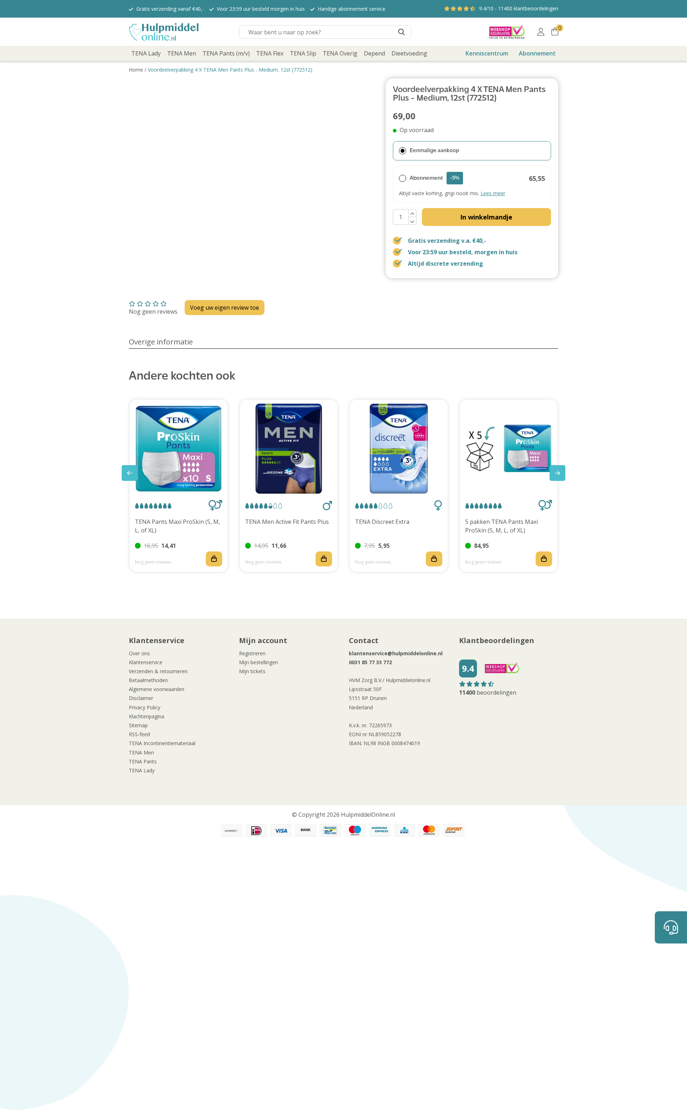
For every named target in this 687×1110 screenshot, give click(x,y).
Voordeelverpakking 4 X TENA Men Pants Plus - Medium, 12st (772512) (230, 69)
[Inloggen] (540, 32)
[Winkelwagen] (554, 32)
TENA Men (141, 752)
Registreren (252, 653)
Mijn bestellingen (258, 662)
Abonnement (537, 53)
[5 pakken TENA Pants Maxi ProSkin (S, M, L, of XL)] (508, 448)
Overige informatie (161, 342)
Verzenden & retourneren (158, 671)
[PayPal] (231, 830)
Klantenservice (145, 662)
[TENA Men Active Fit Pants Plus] (288, 448)
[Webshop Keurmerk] (507, 32)
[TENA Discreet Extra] (398, 448)
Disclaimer (141, 698)
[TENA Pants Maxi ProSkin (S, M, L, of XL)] (178, 448)
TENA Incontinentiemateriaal (162, 743)
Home (136, 69)
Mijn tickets (252, 671)
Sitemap (138, 725)
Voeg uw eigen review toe (224, 308)
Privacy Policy (144, 707)
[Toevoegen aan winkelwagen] (214, 558)
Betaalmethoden (148, 680)
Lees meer (493, 193)
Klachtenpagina (146, 716)
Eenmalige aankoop (434, 151)
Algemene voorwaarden (156, 689)
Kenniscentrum (487, 53)
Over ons (139, 653)
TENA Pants (143, 761)
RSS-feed (139, 734)
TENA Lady (142, 770)
